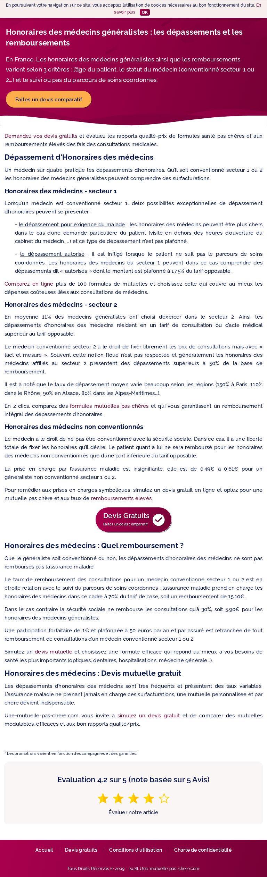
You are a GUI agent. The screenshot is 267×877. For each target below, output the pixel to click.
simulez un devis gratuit (149, 715)
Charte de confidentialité (203, 850)
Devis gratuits (81, 850)
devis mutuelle (53, 652)
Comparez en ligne (29, 284)
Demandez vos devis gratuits (41, 136)
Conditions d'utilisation (135, 850)
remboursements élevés (121, 498)
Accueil (44, 850)
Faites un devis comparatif (48, 99)
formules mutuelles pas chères (109, 406)
